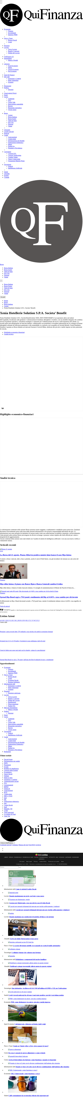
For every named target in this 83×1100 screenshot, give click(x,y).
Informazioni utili (9, 684)
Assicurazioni (12, 137)
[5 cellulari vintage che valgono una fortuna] (43, 949)
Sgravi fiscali (8, 774)
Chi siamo (21, 861)
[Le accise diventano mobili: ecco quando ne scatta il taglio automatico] (43, 942)
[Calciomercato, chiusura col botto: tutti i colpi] (43, 1013)
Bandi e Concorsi (13, 51)
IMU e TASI (8, 796)
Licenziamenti (8, 785)
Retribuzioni (12, 702)
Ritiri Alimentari (13, 80)
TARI (6, 810)
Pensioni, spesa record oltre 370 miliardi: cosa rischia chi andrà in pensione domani (26, 631)
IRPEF (6, 787)
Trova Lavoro (12, 49)
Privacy (36, 861)
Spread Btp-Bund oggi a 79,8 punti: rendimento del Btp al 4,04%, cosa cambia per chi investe (39, 597)
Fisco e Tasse (8, 38)
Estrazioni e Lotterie (14, 78)
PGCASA (36, 857)
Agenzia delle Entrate (11, 770)
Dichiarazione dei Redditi (16, 141)
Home (6, 301)
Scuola (6, 767)
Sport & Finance (9, 75)
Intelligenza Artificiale (15, 168)
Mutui (10, 144)
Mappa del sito (23, 845)
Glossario (7, 130)
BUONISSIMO (75, 857)
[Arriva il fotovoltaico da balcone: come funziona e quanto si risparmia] (43, 1056)
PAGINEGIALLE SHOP (28, 857)
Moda (10, 67)
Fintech (10, 166)
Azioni (10, 115)
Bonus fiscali (12, 676)
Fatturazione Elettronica (15, 142)
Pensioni (7, 46)
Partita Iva (11, 146)
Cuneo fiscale (8, 805)
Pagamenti (7, 765)
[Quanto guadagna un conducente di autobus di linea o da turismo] (43, 913)
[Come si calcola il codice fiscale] (43, 878)
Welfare (6, 776)
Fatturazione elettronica (11, 801)
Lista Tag (7, 816)
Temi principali (9, 812)
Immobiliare (8, 58)
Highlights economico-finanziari (14, 332)
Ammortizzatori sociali (11, 781)
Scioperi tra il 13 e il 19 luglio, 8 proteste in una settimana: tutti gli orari (22, 641)
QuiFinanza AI (9, 56)
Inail (5, 807)
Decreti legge (8, 759)
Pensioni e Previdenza (15, 148)
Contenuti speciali (5, 845)
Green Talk (11, 102)
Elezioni (10, 89)
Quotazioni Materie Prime (16, 161)
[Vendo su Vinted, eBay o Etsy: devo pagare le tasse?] (43, 1035)
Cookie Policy (43, 861)
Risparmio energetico (15, 108)
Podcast (6, 133)
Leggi (10, 42)
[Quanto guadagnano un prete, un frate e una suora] (43, 893)
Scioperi (10, 82)
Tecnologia (7, 164)
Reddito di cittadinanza (11, 768)
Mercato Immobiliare (10, 708)
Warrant (10, 124)
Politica (6, 88)
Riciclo (10, 106)
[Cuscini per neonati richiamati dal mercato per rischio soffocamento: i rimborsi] (43, 906)
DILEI (57, 857)
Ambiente (11, 99)
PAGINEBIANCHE (43, 857)
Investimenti (12, 33)
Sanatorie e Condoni (10, 779)
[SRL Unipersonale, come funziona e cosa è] (43, 1070)
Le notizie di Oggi (10, 814)
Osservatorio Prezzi (10, 93)
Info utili (7, 77)
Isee (5, 803)
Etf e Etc (11, 122)
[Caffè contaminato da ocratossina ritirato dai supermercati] (43, 1084)
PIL (5, 800)
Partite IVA (11, 706)
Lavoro (6, 47)
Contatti (6, 177)
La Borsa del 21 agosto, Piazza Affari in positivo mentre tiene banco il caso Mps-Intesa (35, 555)
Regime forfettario (14, 682)
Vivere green (12, 110)
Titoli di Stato (12, 120)
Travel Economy (13, 69)
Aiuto (62, 861)
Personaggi (7, 86)
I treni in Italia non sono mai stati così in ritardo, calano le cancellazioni (22, 650)
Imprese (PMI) (12, 35)
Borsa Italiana (12, 117)
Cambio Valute (13, 157)
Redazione (7, 751)
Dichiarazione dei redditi (12, 761)
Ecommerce (8, 772)
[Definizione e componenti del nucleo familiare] (43, 956)
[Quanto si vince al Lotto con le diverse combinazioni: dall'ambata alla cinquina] (43, 1063)
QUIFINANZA (68, 857)
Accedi (3, 297)
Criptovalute (12, 139)
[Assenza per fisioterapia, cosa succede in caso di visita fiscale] (43, 899)
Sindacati (7, 789)
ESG (9, 100)
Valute (10, 126)
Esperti (6, 175)
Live (1, 551)
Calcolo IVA (12, 153)
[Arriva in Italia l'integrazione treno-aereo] (43, 927)
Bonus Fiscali (12, 40)
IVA (5, 783)
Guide (6, 135)
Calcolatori (7, 152)
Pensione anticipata (14, 693)
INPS (6, 763)
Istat (5, 798)
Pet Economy (12, 71)
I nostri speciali (9, 131)
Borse (6, 113)
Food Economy (13, 66)
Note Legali (29, 861)
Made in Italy (8, 778)
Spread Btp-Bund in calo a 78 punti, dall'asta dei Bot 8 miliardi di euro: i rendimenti (26, 660)
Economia (7, 29)
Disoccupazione (13, 704)
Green (6, 97)
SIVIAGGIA (61, 857)
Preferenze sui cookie (53, 861)
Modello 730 (8, 809)
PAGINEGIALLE (18, 857)
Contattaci (15, 845)
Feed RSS (32, 845)
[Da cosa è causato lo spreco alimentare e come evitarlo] (43, 1049)
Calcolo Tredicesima (14, 155)
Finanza (10, 31)
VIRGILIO (11, 857)
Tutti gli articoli (5, 606)
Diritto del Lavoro (14, 53)
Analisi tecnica (8, 334)
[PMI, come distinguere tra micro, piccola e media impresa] (43, 999)
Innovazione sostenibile (15, 104)
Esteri (6, 95)
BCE (5, 792)
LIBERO (6, 857)
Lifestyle (7, 64)
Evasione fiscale (13, 680)
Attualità (7, 174)
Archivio (38, 845)
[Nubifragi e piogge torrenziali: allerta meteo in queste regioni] (43, 963)
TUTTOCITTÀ (52, 857)
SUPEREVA (41, 859)
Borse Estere (12, 119)
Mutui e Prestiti (13, 60)
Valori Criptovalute (14, 159)
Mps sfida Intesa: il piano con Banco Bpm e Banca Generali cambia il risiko (31, 584)
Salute (6, 172)
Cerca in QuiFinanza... (7, 843)
